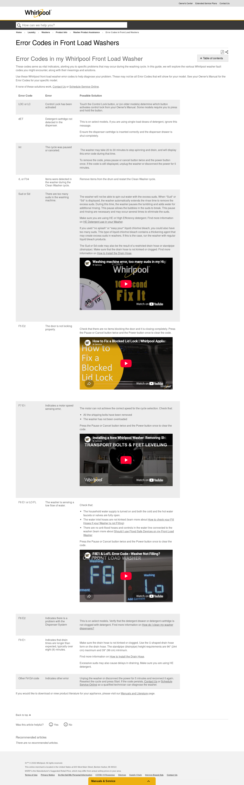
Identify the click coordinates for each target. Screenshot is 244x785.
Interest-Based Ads (154, 774)
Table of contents (213, 58)
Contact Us (225, 3)
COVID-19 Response (105, 774)
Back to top (22, 714)
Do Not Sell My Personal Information (75, 774)
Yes (56, 724)
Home (19, 32)
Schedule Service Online (84, 86)
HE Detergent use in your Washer (102, 222)
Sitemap (122, 774)
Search (19, 25)
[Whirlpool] (62, 13)
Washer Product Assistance (86, 32)
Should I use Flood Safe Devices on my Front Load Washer (128, 533)
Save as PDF (222, 52)
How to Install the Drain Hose (114, 253)
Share (226, 52)
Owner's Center (186, 3)
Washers (45, 32)
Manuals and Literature (134, 693)
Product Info (62, 32)
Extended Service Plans (206, 3)
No (70, 724)
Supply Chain (135, 774)
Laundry (32, 32)
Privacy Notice (48, 774)
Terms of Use (31, 774)
